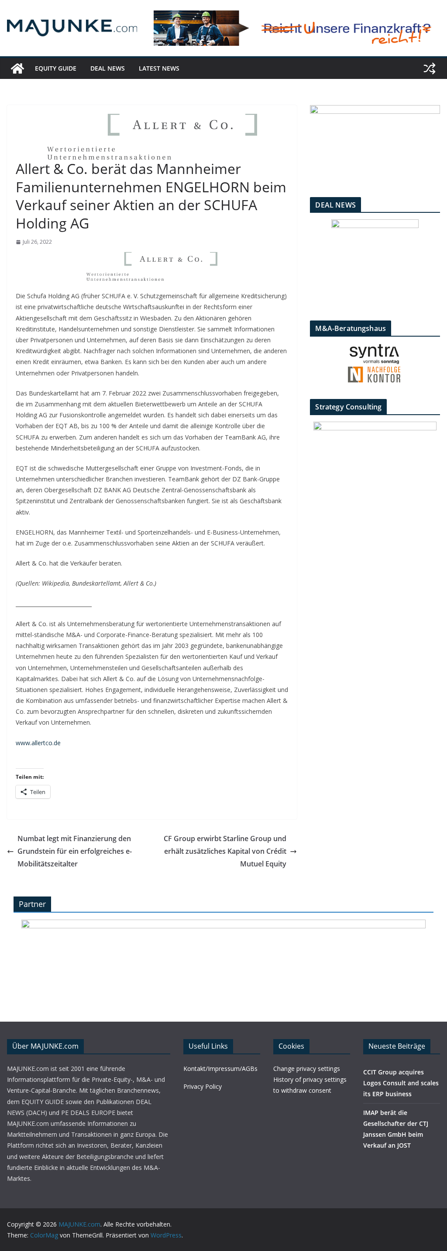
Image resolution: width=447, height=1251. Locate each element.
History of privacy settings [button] (310, 1079)
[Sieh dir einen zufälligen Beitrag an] (429, 68)
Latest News (159, 68)
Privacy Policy (202, 1086)
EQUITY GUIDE (55, 68)
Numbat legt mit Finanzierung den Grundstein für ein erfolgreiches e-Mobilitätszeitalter (74, 851)
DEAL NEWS (107, 68)
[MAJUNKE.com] (17, 68)
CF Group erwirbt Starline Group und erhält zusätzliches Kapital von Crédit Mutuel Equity (225, 851)
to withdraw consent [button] (302, 1090)
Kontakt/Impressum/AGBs (220, 1068)
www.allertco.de (38, 743)
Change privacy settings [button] (306, 1068)
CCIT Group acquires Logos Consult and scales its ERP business (401, 1083)
